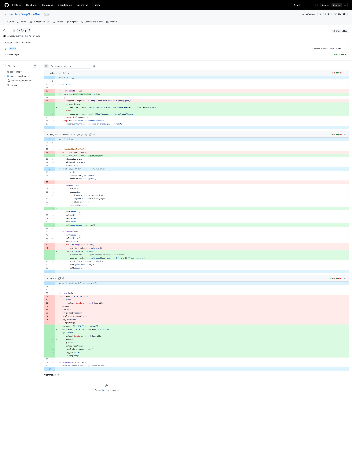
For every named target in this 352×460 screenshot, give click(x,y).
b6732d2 (324, 49)
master (13, 49)
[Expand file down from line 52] (49, 271)
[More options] (345, 73)
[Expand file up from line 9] (49, 77)
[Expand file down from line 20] (49, 127)
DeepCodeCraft (31, 14)
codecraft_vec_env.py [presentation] (21, 80)
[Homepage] (6, 5)
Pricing (97, 5)
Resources (47, 5)
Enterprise (82, 5)
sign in (104, 390)
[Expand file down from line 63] (49, 369)
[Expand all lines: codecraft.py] (68, 73)
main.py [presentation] (13, 85)
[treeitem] (20, 71)
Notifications (310, 14)
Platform (16, 5)
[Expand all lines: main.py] (63, 278)
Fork (326, 14)
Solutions (31, 5)
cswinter (13, 14)
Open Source (65, 5)
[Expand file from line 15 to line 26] (49, 169)
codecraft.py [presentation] (16, 71)
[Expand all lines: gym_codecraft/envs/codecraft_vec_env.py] (94, 134)
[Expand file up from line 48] (49, 283)
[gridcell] (196, 77)
